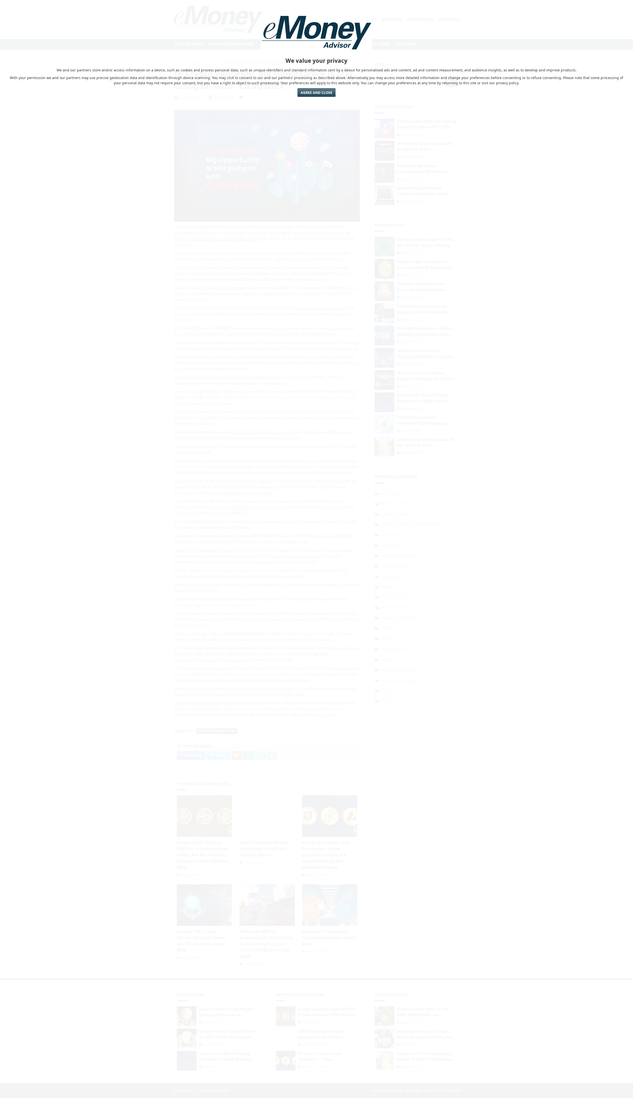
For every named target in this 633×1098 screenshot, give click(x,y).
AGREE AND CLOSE (316, 92)
